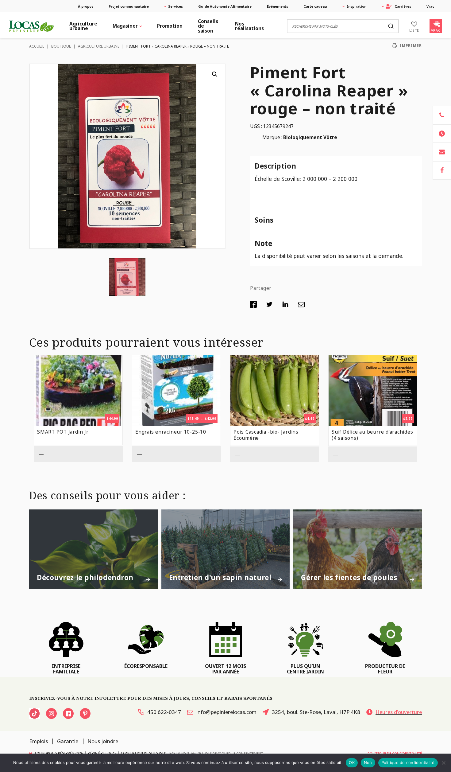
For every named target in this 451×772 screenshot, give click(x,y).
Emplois (38, 741)
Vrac (430, 6)
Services (175, 6)
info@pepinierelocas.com (226, 711)
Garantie (67, 741)
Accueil (36, 46)
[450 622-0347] (442, 115)
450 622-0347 (164, 711)
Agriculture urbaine (83, 26)
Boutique (61, 46)
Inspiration (356, 6)
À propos (85, 6)
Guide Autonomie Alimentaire (225, 6)
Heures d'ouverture (399, 711)
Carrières (403, 6)
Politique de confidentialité (408, 762)
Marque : (272, 137)
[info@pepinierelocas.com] (442, 152)
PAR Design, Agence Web (191, 753)
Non (368, 762)
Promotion (170, 26)
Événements (277, 6)
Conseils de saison (208, 26)
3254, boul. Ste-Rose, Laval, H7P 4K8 (316, 711)
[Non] (443, 763)
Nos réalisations (249, 26)
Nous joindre (102, 741)
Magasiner (125, 26)
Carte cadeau (315, 6)
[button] (214, 74)
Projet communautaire (129, 6)
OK (352, 762)
